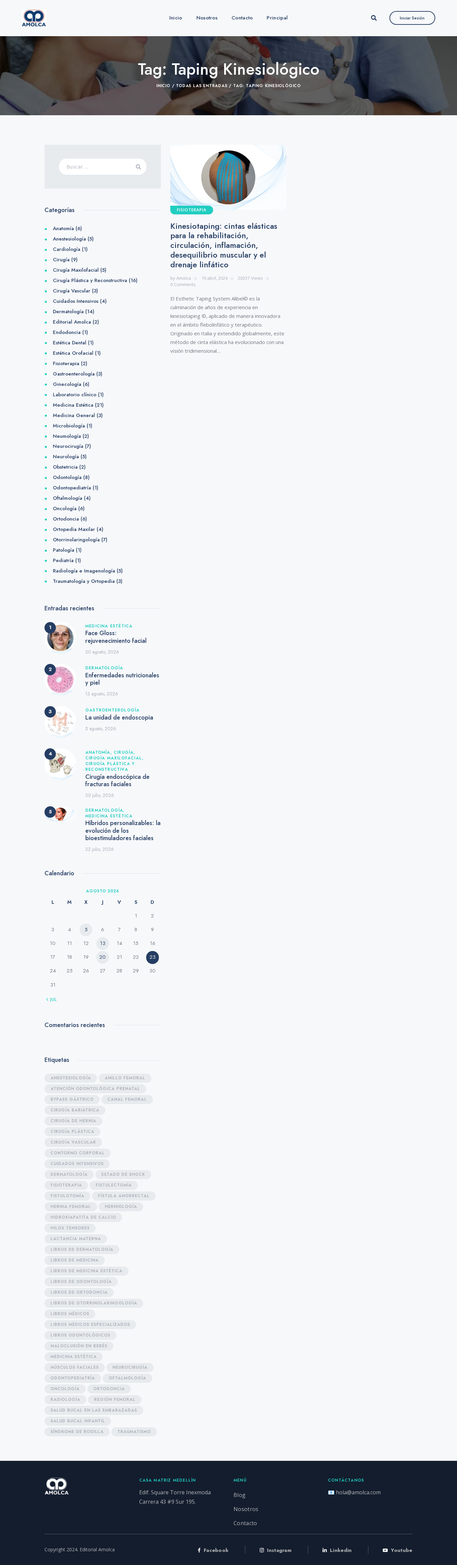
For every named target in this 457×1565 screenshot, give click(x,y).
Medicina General (74, 415)
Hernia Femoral (71, 1207)
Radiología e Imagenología (84, 570)
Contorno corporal (78, 1153)
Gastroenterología (74, 374)
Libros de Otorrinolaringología (94, 1303)
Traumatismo (134, 1432)
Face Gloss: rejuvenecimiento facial (116, 637)
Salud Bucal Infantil (78, 1421)
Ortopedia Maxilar (74, 529)
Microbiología (69, 425)
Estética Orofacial (73, 353)
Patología (63, 550)
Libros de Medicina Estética (86, 1271)
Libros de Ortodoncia (79, 1292)
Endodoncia (67, 332)
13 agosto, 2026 (101, 693)
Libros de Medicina (75, 1260)
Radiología (65, 1400)
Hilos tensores (70, 1228)
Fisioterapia (191, 210)
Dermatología (68, 311)
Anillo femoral (125, 1078)
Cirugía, (124, 752)
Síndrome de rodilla (77, 1432)
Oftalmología (67, 498)
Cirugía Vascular (71, 290)
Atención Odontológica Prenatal (95, 1089)
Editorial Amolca (72, 322)
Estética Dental (69, 342)
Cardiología (66, 249)
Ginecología (67, 384)
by (180, 278)
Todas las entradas (201, 86)
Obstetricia (65, 467)
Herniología (121, 1207)
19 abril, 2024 (214, 278)
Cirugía (61, 259)
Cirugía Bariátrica (75, 1110)
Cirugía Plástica (72, 1132)
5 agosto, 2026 (100, 728)
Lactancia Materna (76, 1239)
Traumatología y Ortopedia (84, 581)
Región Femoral (114, 1400)
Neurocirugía (68, 446)
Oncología (65, 508)
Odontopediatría (72, 487)
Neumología (67, 436)
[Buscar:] (103, 166)
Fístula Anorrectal (124, 1196)
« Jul (51, 999)
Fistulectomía (114, 1185)
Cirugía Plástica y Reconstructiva (90, 280)
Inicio (163, 85)
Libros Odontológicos (80, 1335)
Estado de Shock (123, 1174)
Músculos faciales (75, 1367)
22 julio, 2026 (99, 849)
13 (102, 943)
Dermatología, (105, 810)
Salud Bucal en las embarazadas (94, 1410)
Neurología (66, 456)
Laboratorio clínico (74, 394)
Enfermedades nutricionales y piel (122, 679)
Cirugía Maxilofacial (76, 270)
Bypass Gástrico (72, 1099)
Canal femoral (127, 1099)
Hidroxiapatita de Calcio (83, 1217)
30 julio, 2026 (99, 795)
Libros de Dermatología (82, 1249)
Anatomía (63, 228)
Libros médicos (70, 1314)
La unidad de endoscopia (119, 717)
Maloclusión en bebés (79, 1346)
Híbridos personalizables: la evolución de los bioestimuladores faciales (123, 830)
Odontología (67, 477)
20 (102, 957)
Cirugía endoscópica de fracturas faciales (117, 780)
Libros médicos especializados (90, 1324)
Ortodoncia (66, 519)
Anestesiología (69, 239)
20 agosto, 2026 (102, 652)
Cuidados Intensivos (75, 301)
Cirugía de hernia (73, 1121)
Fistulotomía (67, 1196)
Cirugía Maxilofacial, (114, 758)
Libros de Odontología (81, 1282)
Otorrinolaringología (76, 539)
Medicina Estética (73, 405)
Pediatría (63, 560)
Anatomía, (99, 752)
